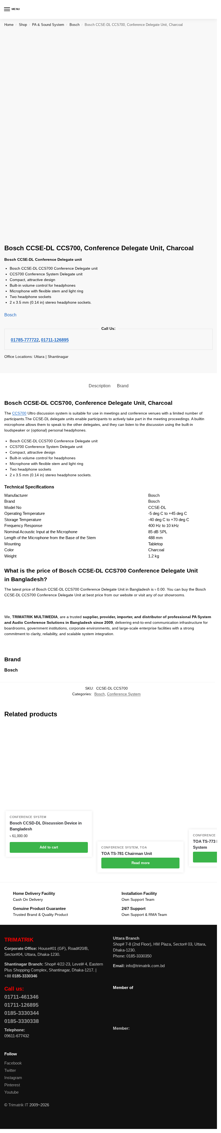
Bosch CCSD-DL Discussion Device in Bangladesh (46, 826)
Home (8, 25)
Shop (23, 25)
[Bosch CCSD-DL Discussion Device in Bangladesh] (49, 768)
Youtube (11, 1092)
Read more (141, 863)
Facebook (13, 1063)
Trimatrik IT (18, 1105)
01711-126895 (55, 339)
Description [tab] (99, 386)
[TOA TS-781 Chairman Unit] (140, 783)
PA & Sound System (48, 25)
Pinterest (12, 1085)
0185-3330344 (21, 1013)
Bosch (75, 25)
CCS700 (19, 413)
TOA (143, 847)
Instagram (13, 1078)
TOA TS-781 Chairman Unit (126, 853)
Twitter (10, 1070)
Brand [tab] (123, 386)
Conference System (124, 694)
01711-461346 (21, 997)
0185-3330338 (21, 1021)
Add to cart (49, 847)
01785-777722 (25, 339)
